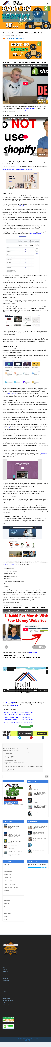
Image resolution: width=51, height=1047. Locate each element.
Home (4, 967)
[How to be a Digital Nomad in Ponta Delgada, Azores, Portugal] (5, 826)
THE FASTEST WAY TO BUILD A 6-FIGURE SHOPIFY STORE (18, 720)
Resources (6, 916)
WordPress (35, 1038)
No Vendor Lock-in (10, 763)
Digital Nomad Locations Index (11, 887)
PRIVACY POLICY (6, 978)
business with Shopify (35, 233)
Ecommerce (6, 890)
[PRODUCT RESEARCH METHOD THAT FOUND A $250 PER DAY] (5, 841)
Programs (5, 991)
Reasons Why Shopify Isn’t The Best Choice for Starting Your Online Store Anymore (22, 752)
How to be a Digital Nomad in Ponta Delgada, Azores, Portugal (15, 826)
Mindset (6, 906)
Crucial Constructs (8, 874)
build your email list (13, 393)
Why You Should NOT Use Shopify (11, 750)
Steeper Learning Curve (11, 760)
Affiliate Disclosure (7, 1005)
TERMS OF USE (6, 980)
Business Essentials (8, 868)
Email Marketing (11, 848)
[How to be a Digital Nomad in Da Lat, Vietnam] (5, 852)
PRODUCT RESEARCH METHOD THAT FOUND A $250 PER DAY (15, 840)
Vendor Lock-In (9, 753)
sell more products (9, 564)
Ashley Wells (7, 35)
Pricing (7, 754)
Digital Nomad (10, 828)
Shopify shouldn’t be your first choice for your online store (17, 169)
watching (23, 110)
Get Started (6, 897)
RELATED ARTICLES (10, 769)
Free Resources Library (8, 1000)
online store (43, 485)
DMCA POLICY (6, 976)
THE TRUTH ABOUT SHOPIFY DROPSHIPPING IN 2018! (17, 717)
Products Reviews (6, 1002)
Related (7, 770)
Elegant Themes (22, 1038)
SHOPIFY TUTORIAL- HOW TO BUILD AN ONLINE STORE (18, 722)
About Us (5, 969)
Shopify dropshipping (31, 108)
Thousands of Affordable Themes (13, 765)
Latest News (14, 35)
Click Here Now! (33, 652)
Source (18, 111)
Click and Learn (13, 705)
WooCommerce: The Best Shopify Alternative (14, 762)
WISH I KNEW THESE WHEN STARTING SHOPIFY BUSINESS (18, 712)
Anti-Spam (5, 973)
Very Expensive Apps (10, 757)
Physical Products (8, 910)
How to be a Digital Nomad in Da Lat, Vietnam (15, 852)
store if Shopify (20, 206)
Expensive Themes (10, 756)
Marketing (6, 903)
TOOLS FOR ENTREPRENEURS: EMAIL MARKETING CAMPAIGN (14, 846)
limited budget (6, 427)
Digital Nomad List (14, 836)
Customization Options (10, 759)
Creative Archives (8, 871)
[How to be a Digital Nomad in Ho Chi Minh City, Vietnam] (5, 834)
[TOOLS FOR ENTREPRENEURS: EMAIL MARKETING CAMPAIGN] (5, 846)
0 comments (21, 35)
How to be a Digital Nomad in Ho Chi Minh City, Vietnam (15, 833)
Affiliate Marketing (8, 864)
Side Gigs (6, 919)
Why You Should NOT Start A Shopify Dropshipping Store (17, 748)
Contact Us (5, 971)
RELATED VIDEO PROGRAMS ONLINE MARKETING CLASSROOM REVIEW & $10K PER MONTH (24, 766)
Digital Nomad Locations (12, 835)
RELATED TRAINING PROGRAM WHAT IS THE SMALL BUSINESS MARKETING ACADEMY (22, 768)
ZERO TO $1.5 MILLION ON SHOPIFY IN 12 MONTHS (17, 715)
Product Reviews (7, 913)
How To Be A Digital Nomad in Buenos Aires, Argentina (37, 865)
